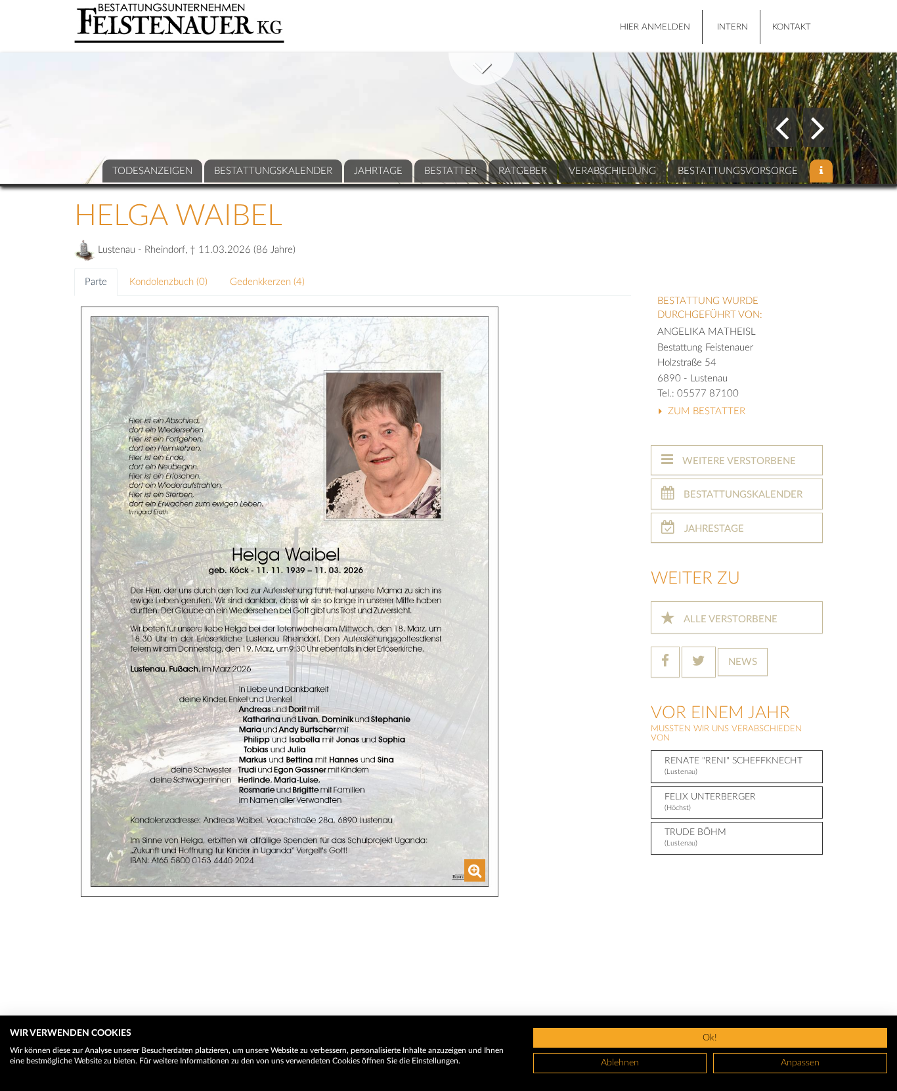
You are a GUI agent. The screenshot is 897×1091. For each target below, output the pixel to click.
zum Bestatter (705, 411)
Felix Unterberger (710, 801)
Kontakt (791, 27)
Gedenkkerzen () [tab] (267, 282)
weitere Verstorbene (738, 461)
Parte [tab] (96, 282)
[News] (821, 171)
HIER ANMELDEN (655, 27)
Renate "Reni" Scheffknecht (733, 765)
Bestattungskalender (741, 495)
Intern (732, 27)
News (742, 662)
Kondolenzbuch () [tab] (168, 282)
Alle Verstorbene (729, 619)
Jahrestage (713, 529)
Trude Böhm (695, 837)
